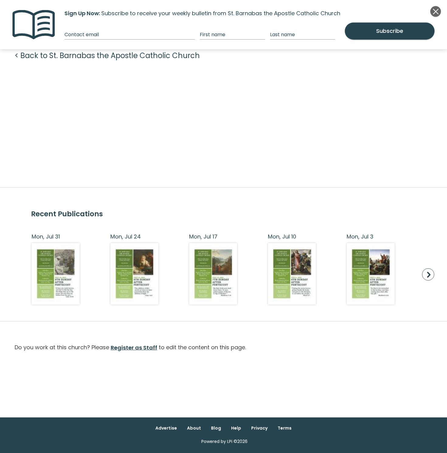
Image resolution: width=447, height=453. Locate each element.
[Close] (435, 11)
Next (428, 274)
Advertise (166, 428)
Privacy (259, 428)
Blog (216, 428)
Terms (285, 428)
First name (212, 34)
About (194, 428)
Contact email (81, 34)
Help (236, 428)
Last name (282, 34)
